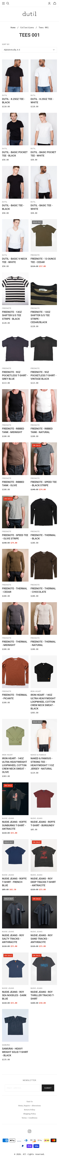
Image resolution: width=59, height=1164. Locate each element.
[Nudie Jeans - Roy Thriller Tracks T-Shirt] (44, 968)
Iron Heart (36, 691)
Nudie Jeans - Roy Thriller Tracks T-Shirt (42, 995)
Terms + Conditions (29, 1118)
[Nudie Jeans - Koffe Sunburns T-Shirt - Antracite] (15, 798)
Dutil (4, 95)
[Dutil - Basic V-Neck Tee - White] (15, 235)
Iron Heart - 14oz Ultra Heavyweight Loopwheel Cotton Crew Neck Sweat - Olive (14, 765)
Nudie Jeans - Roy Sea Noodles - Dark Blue (14, 995)
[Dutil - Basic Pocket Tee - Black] (15, 129)
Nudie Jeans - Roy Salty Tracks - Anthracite (13, 938)
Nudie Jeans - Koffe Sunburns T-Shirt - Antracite (14, 825)
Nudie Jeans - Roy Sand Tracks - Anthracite (42, 938)
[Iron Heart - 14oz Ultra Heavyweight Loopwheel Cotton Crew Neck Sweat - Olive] (15, 735)
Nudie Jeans (8, 818)
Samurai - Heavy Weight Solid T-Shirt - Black (15, 1052)
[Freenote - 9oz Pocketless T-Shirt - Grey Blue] (15, 348)
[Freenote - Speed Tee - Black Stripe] (44, 458)
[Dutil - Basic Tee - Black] (15, 182)
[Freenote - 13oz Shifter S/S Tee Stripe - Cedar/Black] (44, 288)
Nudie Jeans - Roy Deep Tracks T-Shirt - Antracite (43, 882)
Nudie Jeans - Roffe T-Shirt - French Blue (14, 882)
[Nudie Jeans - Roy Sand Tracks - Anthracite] (44, 912)
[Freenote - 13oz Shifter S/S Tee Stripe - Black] (15, 288)
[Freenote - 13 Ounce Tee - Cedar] (44, 235)
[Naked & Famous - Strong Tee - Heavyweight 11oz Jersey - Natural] (44, 735)
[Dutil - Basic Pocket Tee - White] (44, 129)
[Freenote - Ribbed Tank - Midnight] (15, 405)
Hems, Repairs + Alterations (29, 1106)
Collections (27, 27)
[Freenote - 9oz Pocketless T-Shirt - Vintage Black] (44, 348)
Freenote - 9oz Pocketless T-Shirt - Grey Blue (15, 375)
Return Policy (29, 1110)
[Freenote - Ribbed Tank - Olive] (15, 458)
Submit (48, 1088)
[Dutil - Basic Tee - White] (44, 182)
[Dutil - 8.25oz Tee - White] (44, 75)
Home (13, 27)
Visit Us (29, 1102)
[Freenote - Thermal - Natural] (44, 618)
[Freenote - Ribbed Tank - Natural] (44, 405)
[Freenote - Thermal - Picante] (15, 671)
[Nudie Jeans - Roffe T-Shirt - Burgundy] (44, 798)
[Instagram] (29, 1131)
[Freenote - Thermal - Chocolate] (44, 565)
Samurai (6, 1045)
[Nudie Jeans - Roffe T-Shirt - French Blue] (15, 855)
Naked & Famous (38, 755)
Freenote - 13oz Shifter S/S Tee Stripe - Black (12, 315)
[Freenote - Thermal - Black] (44, 512)
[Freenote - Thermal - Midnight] (15, 618)
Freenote (35, 255)
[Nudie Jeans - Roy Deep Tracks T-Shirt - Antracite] (44, 855)
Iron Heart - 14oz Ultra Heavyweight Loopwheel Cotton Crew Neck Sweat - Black (43, 701)
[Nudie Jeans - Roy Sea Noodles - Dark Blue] (15, 968)
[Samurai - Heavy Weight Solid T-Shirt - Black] (15, 1025)
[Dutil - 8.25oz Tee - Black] (15, 75)
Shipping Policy (29, 1114)
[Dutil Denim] (29, 13)
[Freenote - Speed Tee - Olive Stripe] (15, 512)
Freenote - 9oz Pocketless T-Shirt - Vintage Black (43, 375)
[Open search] (7, 3)
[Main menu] (3, 3)
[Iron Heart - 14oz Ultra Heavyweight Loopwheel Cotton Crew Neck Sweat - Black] (44, 671)
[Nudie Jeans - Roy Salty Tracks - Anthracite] (15, 912)
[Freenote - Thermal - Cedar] (15, 565)
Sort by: (6, 44)
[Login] (49, 3)
